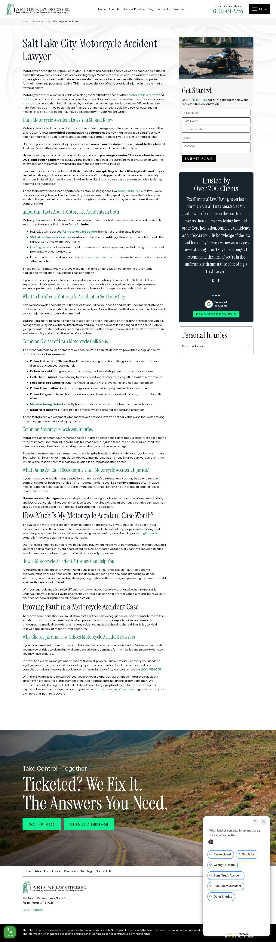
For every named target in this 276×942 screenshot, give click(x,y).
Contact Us (163, 9)
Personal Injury (41, 21)
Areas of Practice (134, 9)
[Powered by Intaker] (244, 934)
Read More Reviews (216, 314)
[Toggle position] (256, 822)
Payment (179, 9)
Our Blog (86, 871)
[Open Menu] (259, 9)
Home (102, 9)
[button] (213, 295)
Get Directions (33, 910)
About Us (114, 9)
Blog (150, 9)
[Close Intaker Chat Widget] (264, 822)
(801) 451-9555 (228, 11)
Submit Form (199, 158)
